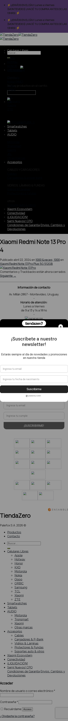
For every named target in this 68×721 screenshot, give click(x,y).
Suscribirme (34, 389)
